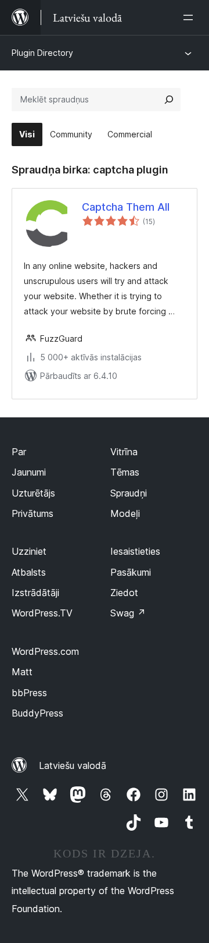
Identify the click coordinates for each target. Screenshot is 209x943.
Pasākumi (130, 572)
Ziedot (124, 592)
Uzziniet (29, 551)
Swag (128, 613)
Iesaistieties (135, 551)
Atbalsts (29, 572)
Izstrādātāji (35, 592)
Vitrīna (124, 452)
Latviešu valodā (72, 765)
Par (19, 452)
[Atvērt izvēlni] (190, 17)
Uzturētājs (33, 493)
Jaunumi (29, 472)
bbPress (29, 693)
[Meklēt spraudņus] (169, 99)
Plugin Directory (42, 53)
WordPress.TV (42, 613)
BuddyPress (37, 713)
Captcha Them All (126, 207)
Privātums (32, 513)
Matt (22, 672)
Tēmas (124, 472)
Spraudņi (128, 493)
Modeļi (125, 513)
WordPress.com (45, 651)
